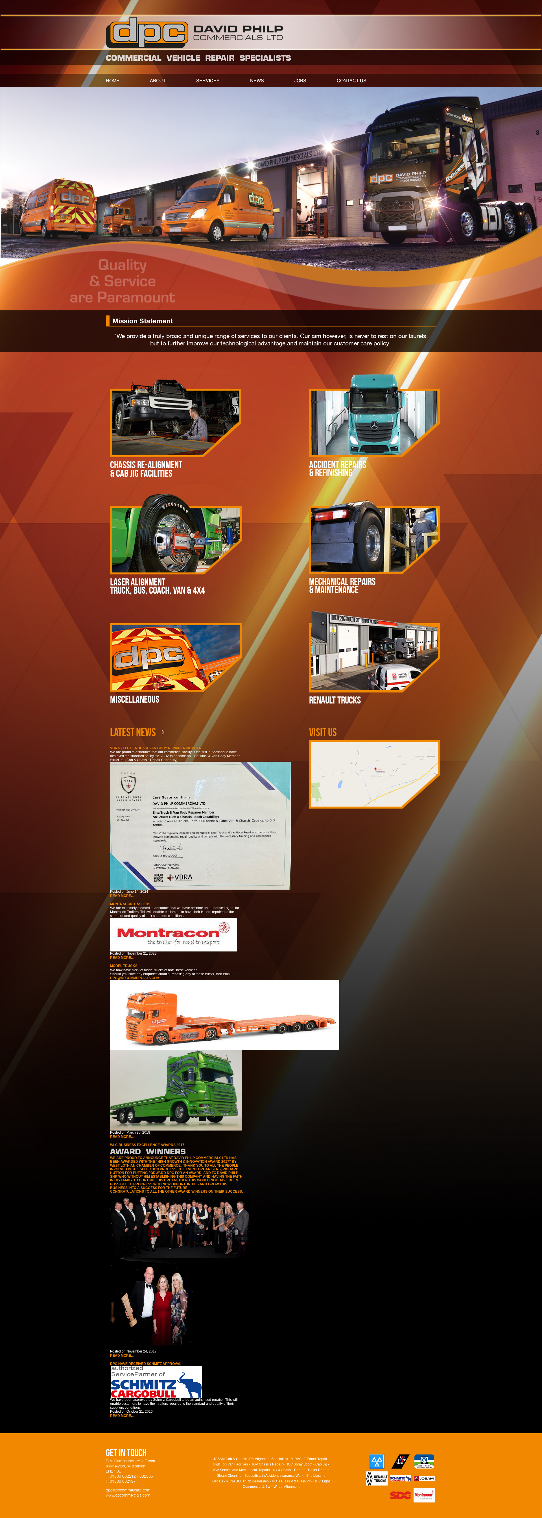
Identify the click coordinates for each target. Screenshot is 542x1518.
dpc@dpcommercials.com (134, 978)
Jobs (300, 81)
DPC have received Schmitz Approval (145, 1364)
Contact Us (351, 81)
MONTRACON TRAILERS (130, 904)
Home (112, 81)
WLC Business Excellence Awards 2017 (147, 1145)
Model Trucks (123, 966)
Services (208, 81)
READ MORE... (122, 896)
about (158, 81)
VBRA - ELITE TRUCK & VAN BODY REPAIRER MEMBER (156, 748)
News (257, 81)
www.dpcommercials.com (128, 1495)
